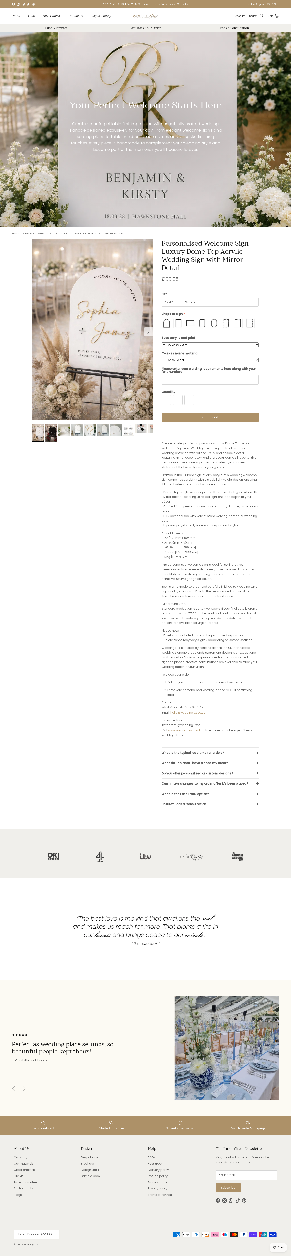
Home (16, 16)
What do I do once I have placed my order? (195, 763)
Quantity (168, 392)
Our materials (24, 1163)
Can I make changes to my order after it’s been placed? (205, 783)
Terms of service (160, 1195)
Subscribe (228, 1187)
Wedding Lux (31, 1244)
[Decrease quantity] (166, 400)
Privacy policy (157, 1188)
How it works (51, 16)
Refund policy (158, 1176)
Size (164, 294)
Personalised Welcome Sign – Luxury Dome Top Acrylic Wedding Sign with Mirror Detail (73, 233)
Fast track (155, 1163)
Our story (20, 1157)
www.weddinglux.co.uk (184, 730)
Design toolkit (91, 1170)
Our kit (18, 1176)
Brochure (87, 1163)
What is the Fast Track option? (185, 794)
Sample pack (90, 1176)
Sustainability (23, 1188)
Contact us (75, 16)
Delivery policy (158, 1170)
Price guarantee (25, 1182)
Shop (31, 16)
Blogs (18, 1195)
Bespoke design (101, 16)
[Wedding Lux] (145, 16)
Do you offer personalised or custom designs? (197, 773)
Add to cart (210, 417)
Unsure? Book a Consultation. (184, 804)
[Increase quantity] (189, 400)
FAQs (151, 1157)
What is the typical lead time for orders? (193, 753)
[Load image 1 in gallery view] (92, 329)
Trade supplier (158, 1182)
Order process (24, 1170)
